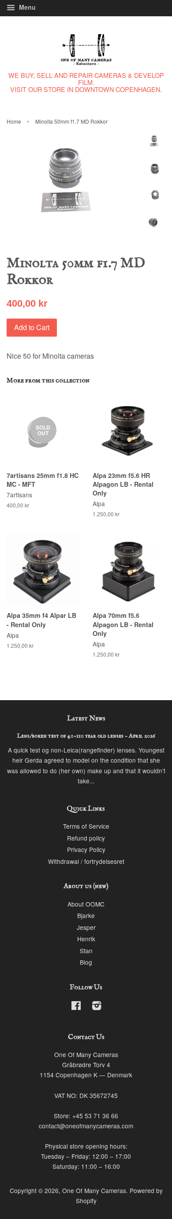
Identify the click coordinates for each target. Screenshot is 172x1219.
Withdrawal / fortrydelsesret (86, 861)
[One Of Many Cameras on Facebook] (76, 1006)
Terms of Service (86, 826)
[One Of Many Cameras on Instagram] (96, 1006)
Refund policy (86, 837)
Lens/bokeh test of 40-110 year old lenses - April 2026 (86, 736)
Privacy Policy (86, 849)
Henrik (86, 938)
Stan (86, 950)
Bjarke (86, 915)
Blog (86, 962)
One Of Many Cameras (94, 1190)
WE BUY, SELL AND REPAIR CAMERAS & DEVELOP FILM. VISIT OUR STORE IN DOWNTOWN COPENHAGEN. (86, 82)
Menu (26, 7)
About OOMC (86, 904)
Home (14, 121)
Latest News (86, 718)
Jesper (86, 927)
